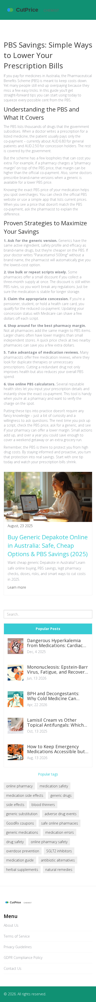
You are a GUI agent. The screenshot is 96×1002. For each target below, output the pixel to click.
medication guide (20, 860)
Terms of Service (17, 936)
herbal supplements (22, 869)
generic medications (22, 832)
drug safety (15, 841)
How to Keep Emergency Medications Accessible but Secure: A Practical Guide (56, 749)
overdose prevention (22, 851)
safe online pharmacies (59, 823)
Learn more (17, 587)
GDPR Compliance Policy (23, 957)
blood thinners (43, 804)
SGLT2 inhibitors (59, 851)
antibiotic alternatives (58, 860)
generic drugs (61, 795)
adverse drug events (61, 813)
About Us (11, 925)
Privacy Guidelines (18, 947)
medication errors (59, 832)
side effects (15, 804)
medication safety (54, 786)
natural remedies (58, 869)
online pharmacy (19, 786)
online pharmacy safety (49, 841)
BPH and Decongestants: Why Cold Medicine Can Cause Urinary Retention (53, 696)
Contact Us (12, 968)
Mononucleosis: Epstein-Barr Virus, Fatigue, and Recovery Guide (57, 670)
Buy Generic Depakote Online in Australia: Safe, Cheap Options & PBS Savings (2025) (48, 545)
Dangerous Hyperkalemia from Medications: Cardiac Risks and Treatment (55, 643)
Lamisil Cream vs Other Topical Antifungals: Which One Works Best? (55, 723)
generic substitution (21, 813)
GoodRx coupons (20, 823)
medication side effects (24, 795)
